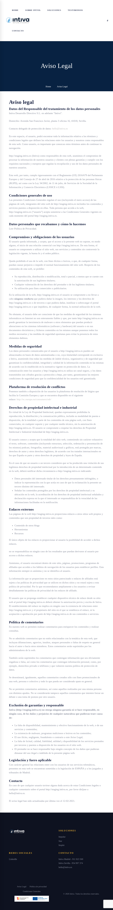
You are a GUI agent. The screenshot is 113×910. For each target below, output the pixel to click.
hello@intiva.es (60, 128)
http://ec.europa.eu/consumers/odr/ (34, 399)
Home (48, 86)
